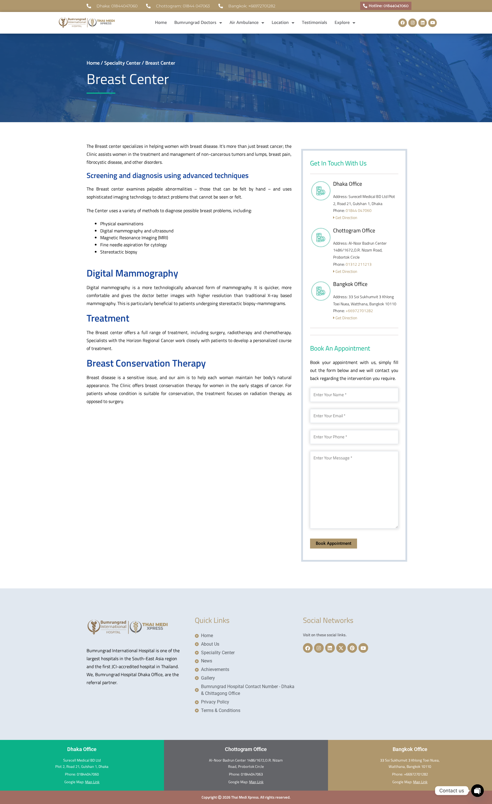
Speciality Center (122, 63)
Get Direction (346, 217)
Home (161, 22)
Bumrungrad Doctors (195, 22)
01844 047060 (359, 210)
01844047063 (252, 774)
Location (280, 22)
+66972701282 (359, 311)
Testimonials (314, 22)
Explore (342, 22)
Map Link (92, 782)
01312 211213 (359, 264)
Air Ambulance (244, 22)
